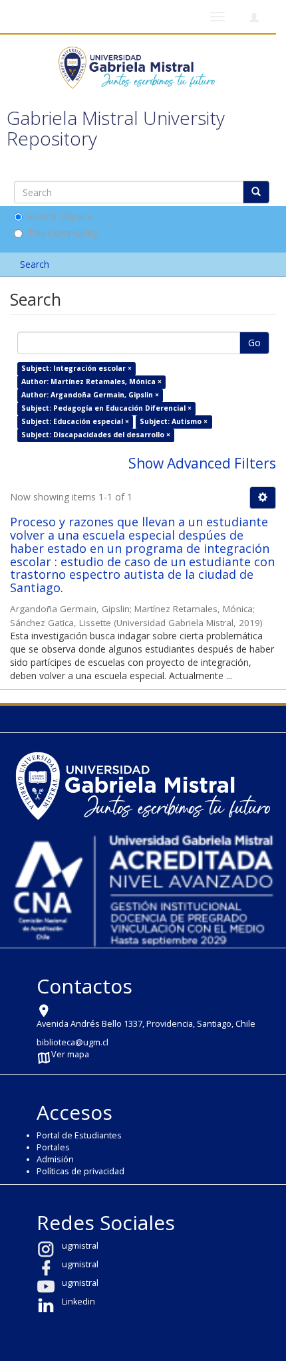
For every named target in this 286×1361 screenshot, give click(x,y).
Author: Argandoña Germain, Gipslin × (90, 394)
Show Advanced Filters (202, 463)
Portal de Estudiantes (79, 1135)
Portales (53, 1147)
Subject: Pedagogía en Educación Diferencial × (106, 408)
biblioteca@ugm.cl (72, 1042)
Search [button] (36, 264)
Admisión (55, 1159)
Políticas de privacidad (80, 1171)
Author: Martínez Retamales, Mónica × (91, 381)
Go (254, 342)
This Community (62, 233)
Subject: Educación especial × (75, 421)
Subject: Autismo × (174, 421)
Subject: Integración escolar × (76, 368)
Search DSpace (59, 216)
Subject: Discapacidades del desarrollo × (95, 434)
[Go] (256, 192)
